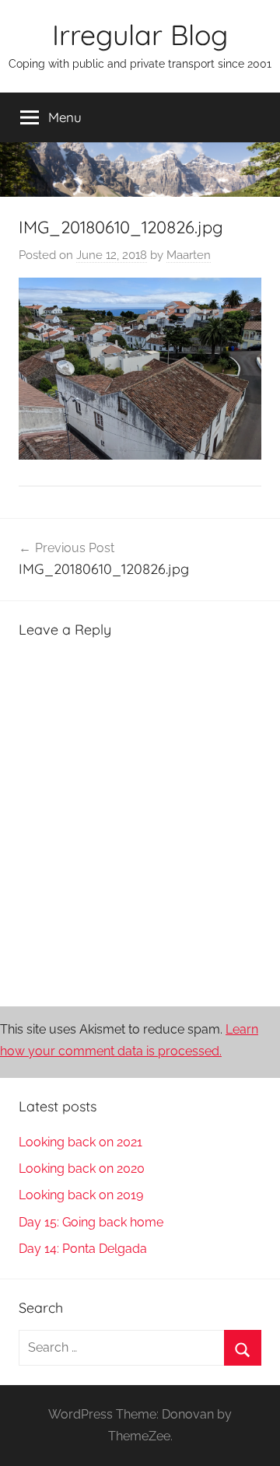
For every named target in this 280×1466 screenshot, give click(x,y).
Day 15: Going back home (91, 1222)
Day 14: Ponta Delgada (83, 1248)
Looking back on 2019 (81, 1195)
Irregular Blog (140, 34)
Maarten (188, 255)
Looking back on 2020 (82, 1168)
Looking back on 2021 (80, 1142)
